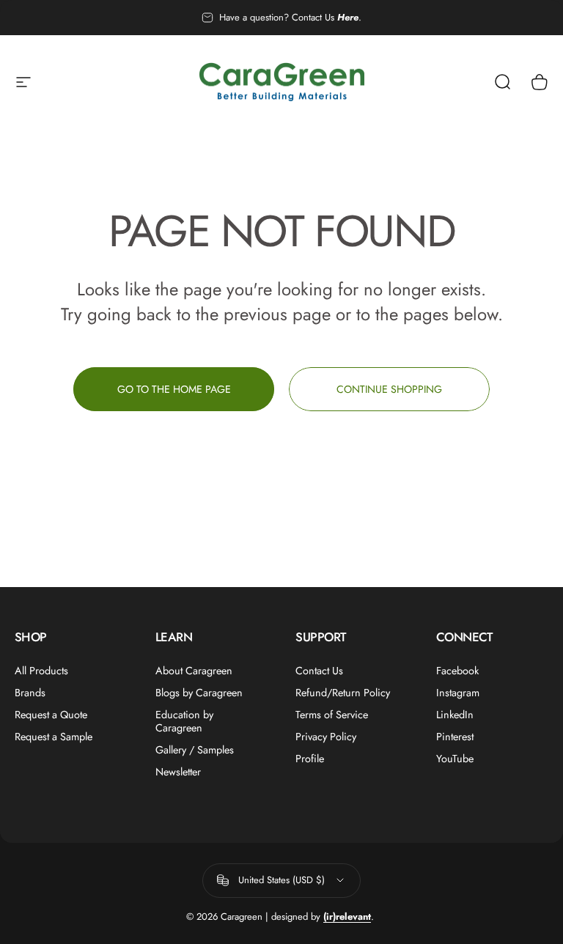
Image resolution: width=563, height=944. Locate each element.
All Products (41, 670)
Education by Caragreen (184, 721)
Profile (309, 758)
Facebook (457, 670)
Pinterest (455, 736)
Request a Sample (53, 736)
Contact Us (319, 670)
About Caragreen (193, 670)
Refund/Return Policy (342, 692)
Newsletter (178, 771)
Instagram (457, 692)
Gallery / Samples (194, 749)
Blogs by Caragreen (199, 692)
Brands (30, 692)
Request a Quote (51, 714)
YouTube (455, 758)
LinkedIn (455, 714)
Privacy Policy (325, 736)
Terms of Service (331, 714)
